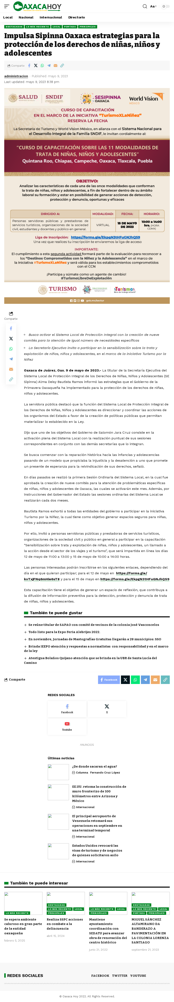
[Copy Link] (62, 65)
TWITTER (119, 976)
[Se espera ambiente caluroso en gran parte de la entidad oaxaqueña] (23, 903)
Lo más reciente (37, 26)
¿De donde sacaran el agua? (94, 766)
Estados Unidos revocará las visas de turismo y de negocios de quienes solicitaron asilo (97, 850)
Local (57, 26)
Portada (70, 26)
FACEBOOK (100, 976)
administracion (16, 76)
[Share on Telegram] (49, 65)
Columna (82, 772)
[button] (7, 6)
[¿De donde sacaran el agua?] (58, 772)
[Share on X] (36, 65)
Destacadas (14, 26)
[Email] (55, 65)
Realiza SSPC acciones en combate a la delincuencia (65, 924)
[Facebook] (67, 709)
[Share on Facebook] (29, 65)
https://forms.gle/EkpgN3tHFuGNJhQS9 (134, 579)
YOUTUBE (138, 976)
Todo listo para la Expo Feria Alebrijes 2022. (64, 632)
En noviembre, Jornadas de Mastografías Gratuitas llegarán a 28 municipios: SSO (94, 639)
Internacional (85, 807)
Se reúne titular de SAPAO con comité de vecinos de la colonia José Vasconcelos (93, 625)
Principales (88, 26)
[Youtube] (67, 726)
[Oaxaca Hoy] (37, 6)
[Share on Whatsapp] (42, 65)
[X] (107, 709)
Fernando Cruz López (105, 772)
